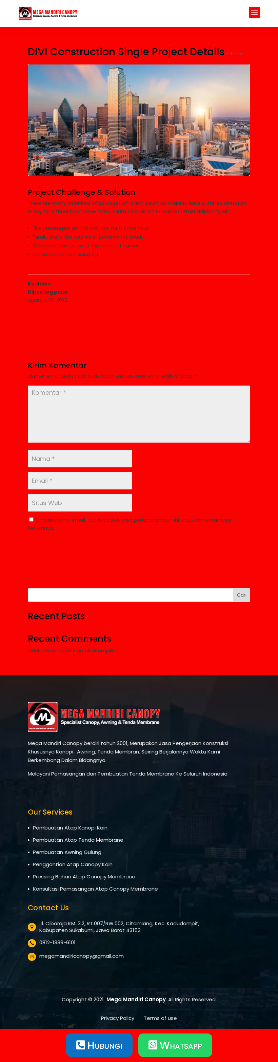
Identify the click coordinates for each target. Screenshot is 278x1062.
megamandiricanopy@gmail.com (81, 955)
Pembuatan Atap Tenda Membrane (78, 839)
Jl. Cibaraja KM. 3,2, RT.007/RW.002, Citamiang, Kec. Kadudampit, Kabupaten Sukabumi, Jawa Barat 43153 (119, 927)
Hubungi (99, 1045)
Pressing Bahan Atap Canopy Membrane (84, 876)
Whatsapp (175, 1045)
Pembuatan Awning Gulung (67, 852)
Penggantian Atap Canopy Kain (73, 864)
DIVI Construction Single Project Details (76, 326)
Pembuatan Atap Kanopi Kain (70, 827)
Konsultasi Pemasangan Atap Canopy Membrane (95, 888)
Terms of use (160, 1018)
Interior (234, 53)
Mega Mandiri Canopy (136, 999)
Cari (241, 595)
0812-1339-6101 (57, 942)
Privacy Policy (118, 1018)
